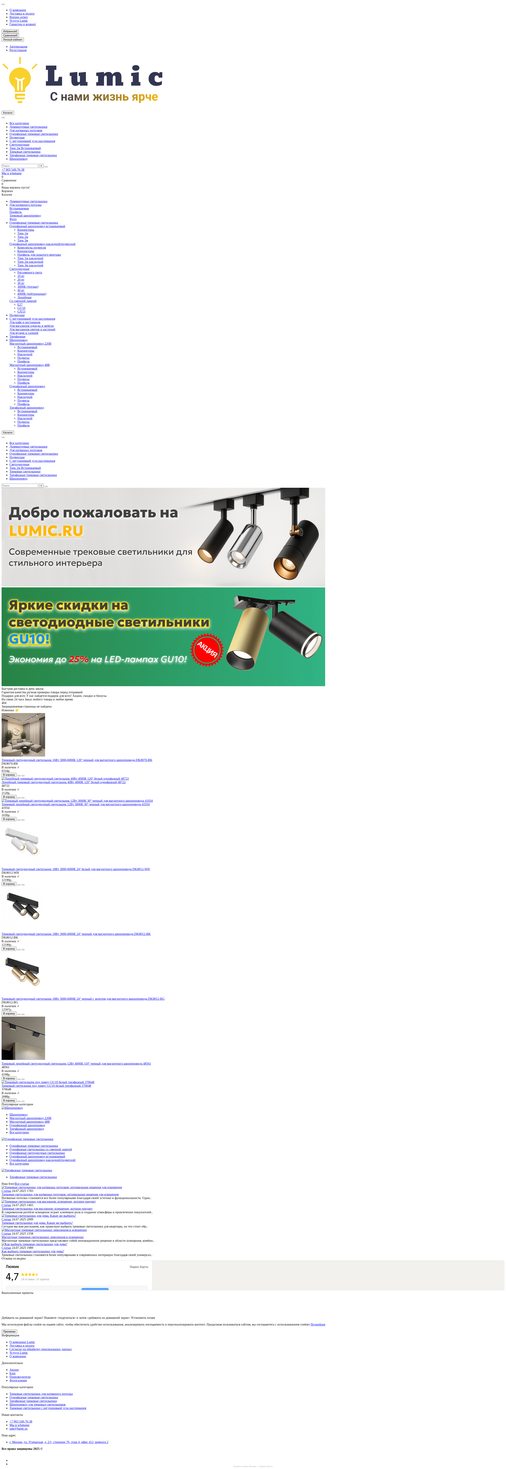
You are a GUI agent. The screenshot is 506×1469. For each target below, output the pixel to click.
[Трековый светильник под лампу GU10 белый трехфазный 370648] (48, 1082)
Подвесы (23, 357)
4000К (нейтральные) (31, 293)
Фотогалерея (18, 1380)
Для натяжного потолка (25, 205)
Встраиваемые (19, 208)
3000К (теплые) (27, 286)
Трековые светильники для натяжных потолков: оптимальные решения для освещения (60, 1194)
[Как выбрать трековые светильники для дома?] (34, 1244)
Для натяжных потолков (25, 130)
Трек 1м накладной (30, 258)
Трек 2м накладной (30, 261)
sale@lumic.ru (18, 1428)
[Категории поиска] (3, 117)
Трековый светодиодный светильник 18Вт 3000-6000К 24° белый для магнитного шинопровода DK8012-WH (76, 869)
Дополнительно (12, 1363)
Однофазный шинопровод (27, 386)
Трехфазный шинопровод (26, 407)
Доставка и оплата (21, 13)
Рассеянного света (29, 272)
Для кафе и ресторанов (24, 322)
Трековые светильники (25, 151)
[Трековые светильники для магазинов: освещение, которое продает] (49, 1201)
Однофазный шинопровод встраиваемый (37, 226)
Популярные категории (17, 1387)
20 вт (20, 279)
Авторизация (18, 46)
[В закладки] (19, 775)
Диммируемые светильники (28, 126)
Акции (14, 1369)
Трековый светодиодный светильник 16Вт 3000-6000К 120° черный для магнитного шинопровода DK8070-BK (77, 760)
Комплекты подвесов (31, 247)
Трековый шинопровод (25, 215)
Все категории (19, 123)
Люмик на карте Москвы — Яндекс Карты (253, 1466)
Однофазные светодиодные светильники (37, 1153)
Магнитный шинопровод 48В (29, 365)
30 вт (20, 283)
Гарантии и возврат (22, 24)
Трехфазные (17, 336)
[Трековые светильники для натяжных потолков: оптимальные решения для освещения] (62, 1187)
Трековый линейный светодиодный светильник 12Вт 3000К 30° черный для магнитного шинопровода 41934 (76, 804)
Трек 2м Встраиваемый (25, 148)
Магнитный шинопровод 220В (30, 343)
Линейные (24, 297)
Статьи (6, 1191)
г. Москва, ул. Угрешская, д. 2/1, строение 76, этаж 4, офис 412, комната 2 (58, 1442)
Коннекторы (25, 229)
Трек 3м (22, 240)
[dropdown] (3, 4)
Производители (20, 1376)
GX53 (21, 311)
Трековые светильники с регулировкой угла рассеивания (47, 1408)
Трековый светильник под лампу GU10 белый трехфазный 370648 (46, 1085)
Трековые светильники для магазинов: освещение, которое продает (47, 1208)
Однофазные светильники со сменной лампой (40, 1149)
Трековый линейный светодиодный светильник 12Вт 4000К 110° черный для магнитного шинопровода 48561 (76, 1063)
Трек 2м (22, 237)
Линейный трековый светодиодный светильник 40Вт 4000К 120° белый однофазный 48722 (64, 782)
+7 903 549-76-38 (13, 169)
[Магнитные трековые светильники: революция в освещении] (44, 1230)
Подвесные (17, 137)
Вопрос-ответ (18, 17)
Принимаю (9, 1331)
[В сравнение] (23, 775)
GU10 (21, 308)
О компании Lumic (22, 1342)
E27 (20, 304)
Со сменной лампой (23, 301)
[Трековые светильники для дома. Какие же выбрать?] (39, 1215)
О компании (17, 10)
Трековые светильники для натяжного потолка (41, 1393)
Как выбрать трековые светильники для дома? (33, 1251)
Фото (13, 219)
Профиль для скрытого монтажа (39, 254)
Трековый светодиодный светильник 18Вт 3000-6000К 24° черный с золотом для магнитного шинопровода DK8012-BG (83, 998)
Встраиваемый (27, 347)
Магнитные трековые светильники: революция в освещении (43, 1237)
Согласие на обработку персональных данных (40, 1349)
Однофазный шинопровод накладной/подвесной (42, 244)
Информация (10, 1335)
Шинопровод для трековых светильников (37, 1404)
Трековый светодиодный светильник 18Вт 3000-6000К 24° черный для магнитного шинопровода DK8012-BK (76, 934)
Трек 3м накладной (30, 265)
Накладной (24, 354)
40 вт (20, 290)
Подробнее (318, 1324)
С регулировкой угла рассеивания (32, 141)
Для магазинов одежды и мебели (31, 325)
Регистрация (17, 50)
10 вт (20, 276)
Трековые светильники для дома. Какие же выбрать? (37, 1223)
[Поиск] (46, 166)
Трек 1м (22, 233)
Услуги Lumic (18, 20)
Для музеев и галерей (23, 333)
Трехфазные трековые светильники (33, 155)
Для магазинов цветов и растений (32, 329)
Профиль (15, 212)
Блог (12, 1373)
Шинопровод (18, 158)
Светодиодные (19, 144)
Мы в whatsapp (12, 173)
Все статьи (22, 1183)
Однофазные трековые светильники (33, 134)
